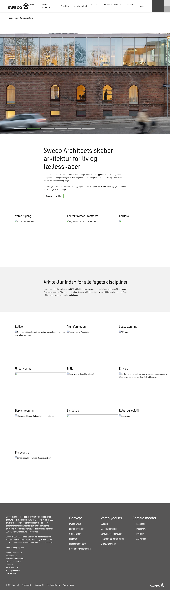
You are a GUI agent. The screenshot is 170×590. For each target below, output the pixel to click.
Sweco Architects (46, 6)
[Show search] (167, 9)
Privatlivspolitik (27, 585)
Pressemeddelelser (77, 543)
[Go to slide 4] (61, 128)
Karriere (94, 4)
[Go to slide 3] (47, 128)
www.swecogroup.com (15, 547)
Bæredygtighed (80, 6)
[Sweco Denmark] (18, 6)
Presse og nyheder (112, 4)
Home (10, 18)
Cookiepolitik (39, 585)
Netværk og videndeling (80, 548)
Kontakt (130, 4)
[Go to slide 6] (88, 128)
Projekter (65, 6)
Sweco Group (75, 523)
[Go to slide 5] (74, 128)
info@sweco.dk (13, 570)
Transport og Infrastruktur (112, 538)
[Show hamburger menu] (158, 6)
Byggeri (104, 523)
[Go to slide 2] (33, 128)
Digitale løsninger (108, 543)
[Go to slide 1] (20, 128)
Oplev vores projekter (53, 196)
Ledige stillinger (76, 528)
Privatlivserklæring (53, 585)
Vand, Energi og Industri (111, 533)
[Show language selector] (167, 3)
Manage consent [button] (68, 585)
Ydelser (32, 4)
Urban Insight (75, 533)
